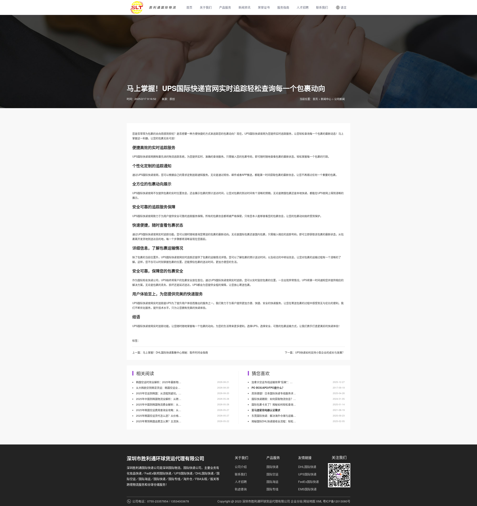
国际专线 (272, 489)
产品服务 (225, 7)
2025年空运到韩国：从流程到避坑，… (158, 393)
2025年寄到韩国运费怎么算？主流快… (158, 421)
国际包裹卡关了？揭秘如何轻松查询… (274, 404)
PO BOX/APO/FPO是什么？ (268, 387)
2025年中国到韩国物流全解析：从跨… (158, 399)
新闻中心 (326, 99)
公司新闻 (339, 99)
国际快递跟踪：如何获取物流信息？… (274, 399)
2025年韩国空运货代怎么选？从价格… (158, 415)
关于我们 (206, 7)
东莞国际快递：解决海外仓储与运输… (274, 415)
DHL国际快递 (307, 467)
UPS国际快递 (252, 133)
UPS (135, 156)
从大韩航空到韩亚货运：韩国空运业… (158, 387)
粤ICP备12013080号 (336, 501)
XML (319, 501)
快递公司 (153, 280)
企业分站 (297, 501)
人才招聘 (303, 7)
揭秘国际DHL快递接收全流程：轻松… (274, 421)
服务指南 (283, 7)
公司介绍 (241, 467)
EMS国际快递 (307, 489)
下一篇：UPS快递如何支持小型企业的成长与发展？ (315, 352)
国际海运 (272, 482)
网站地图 (309, 501)
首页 (189, 7)
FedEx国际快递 (308, 482)
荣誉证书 (264, 7)
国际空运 (272, 474)
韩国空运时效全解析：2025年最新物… (158, 382)
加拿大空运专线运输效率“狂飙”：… (272, 382)
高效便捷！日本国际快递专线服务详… (274, 393)
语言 (344, 7)
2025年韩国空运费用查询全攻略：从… (158, 410)
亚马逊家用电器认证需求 (266, 410)
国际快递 (143, 156)
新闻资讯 (244, 7)
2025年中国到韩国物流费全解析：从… (158, 404)
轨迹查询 (241, 489)
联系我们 (322, 7)
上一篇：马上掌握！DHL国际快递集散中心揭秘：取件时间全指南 (170, 352)
